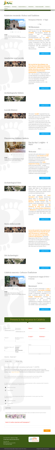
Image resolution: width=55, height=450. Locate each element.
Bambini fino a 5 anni (9, 348)
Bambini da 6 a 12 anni (19, 338)
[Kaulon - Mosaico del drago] (15, 24)
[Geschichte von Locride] (15, 64)
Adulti (6, 337)
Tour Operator (7, 6)
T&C (22, 448)
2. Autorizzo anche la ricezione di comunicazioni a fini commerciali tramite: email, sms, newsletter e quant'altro (26, 384)
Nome (31, 328)
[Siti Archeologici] (15, 261)
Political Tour (30, 6)
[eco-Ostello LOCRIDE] (15, 147)
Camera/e (18, 346)
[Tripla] (20, 352)
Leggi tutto (45, 53)
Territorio (47, 6)
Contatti (6, 8)
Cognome (42, 328)
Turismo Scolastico (22, 6)
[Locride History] (15, 115)
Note (30, 344)
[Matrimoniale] (20, 350)
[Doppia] (20, 349)
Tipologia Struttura (18, 329)
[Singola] (20, 347)
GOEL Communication (45, 448)
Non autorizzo (11, 387)
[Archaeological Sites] (15, 188)
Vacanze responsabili (39, 6)
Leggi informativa (15, 372)
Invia (47, 430)
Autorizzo (10, 390)
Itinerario (7, 328)
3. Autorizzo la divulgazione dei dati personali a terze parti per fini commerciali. (23, 397)
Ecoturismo (14, 6)
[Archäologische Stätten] (15, 98)
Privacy (25, 448)
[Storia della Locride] (15, 229)
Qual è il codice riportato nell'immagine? (17, 422)
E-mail (31, 336)
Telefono (42, 336)
